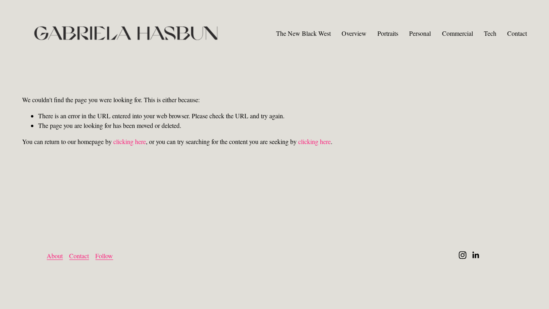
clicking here (129, 141)
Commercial (457, 33)
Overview (354, 33)
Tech (490, 33)
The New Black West (303, 33)
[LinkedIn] (475, 255)
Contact (517, 33)
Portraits (387, 33)
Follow (104, 255)
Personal (420, 33)
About (55, 255)
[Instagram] (463, 255)
